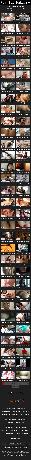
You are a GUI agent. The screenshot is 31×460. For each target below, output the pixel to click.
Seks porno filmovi (10, 419)
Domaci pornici (6, 411)
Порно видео (9, 436)
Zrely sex (22, 425)
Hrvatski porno (9, 427)
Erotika (23, 436)
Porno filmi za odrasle (21, 433)
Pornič (16, 436)
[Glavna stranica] (15, 401)
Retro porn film (22, 406)
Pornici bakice (9, 455)
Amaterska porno (15, 438)
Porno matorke (17, 411)
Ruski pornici (21, 408)
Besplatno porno (13, 414)
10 (24, 383)
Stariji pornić (25, 430)
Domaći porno (6, 417)
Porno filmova (14, 430)
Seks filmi (10, 422)
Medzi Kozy (5, 430)
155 (14, 386)
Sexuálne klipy (10, 408)
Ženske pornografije (11, 425)
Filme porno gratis (10, 406)
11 (28, 383)
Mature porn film (8, 433)
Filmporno (15, 417)
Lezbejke (4, 414)
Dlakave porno (22, 419)
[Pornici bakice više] (29, 2)
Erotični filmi (19, 422)
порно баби (26, 411)
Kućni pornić (24, 417)
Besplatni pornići (21, 427)
